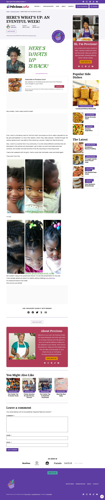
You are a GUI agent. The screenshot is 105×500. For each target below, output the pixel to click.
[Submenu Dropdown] (40, 6)
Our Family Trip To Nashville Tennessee (45, 395)
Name (9, 435)
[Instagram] (86, 1)
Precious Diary (15, 11)
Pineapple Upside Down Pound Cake (91, 160)
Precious (13, 27)
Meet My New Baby (61, 395)
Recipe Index (70, 484)
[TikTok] (93, 1)
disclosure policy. (32, 35)
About (64, 6)
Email (9, 442)
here (47, 278)
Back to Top (52, 472)
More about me (86, 61)
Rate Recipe (11, 31)
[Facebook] (83, 1)
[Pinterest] (90, 1)
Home (7, 11)
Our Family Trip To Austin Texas (13, 395)
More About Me (51, 358)
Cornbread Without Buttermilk (86, 108)
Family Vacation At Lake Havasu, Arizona (29, 395)
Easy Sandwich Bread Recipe (90, 185)
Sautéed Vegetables (89, 129)
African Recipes (48, 6)
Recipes (37, 6)
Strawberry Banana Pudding (90, 148)
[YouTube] (97, 1)
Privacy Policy (27, 494)
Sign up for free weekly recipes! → (16, 1)
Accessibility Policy (36, 494)
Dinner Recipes (80, 484)
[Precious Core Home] (17, 6)
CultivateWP (49, 494)
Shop (57, 6)
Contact (71, 6)
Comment (10, 415)
